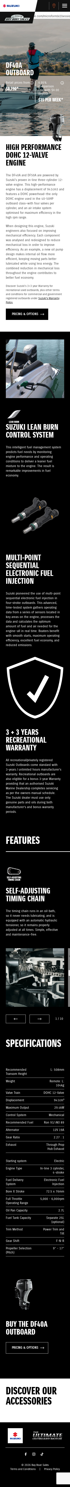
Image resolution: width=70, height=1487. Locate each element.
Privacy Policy (52, 1469)
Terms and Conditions (23, 1469)
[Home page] (11, 5)
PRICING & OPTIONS (25, 314)
